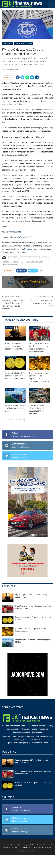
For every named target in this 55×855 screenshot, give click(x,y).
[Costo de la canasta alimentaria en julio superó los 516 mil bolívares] (39, 395)
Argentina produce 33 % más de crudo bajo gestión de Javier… (31, 595)
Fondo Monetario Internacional (34, 261)
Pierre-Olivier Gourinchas (10, 264)
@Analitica (24, 237)
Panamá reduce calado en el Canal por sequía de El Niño (33, 640)
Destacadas (7, 43)
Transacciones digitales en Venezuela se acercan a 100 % (42, 303)
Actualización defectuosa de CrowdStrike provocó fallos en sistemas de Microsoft (12, 304)
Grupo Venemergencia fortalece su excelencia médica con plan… (33, 607)
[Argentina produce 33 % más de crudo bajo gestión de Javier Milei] (15, 333)
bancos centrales (12, 258)
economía (15, 261)
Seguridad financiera (23, 43)
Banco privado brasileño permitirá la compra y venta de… (33, 618)
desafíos (45, 258)
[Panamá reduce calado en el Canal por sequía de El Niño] (15, 395)
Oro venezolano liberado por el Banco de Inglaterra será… (30, 629)
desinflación (6, 261)
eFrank (33, 851)
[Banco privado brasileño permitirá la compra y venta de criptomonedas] (15, 363)
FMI (41, 109)
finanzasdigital (15, 231)
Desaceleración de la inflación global (30, 258)
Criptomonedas (11, 357)
